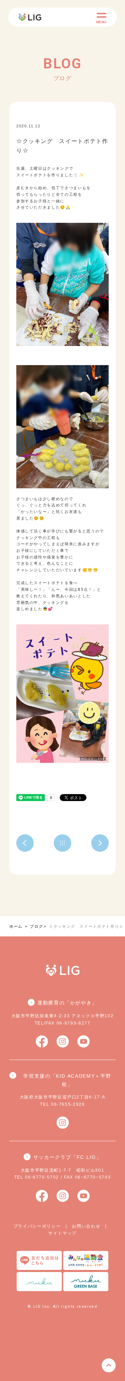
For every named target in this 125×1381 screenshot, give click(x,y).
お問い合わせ (86, 1226)
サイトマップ (62, 1233)
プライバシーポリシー (37, 1226)
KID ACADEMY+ (64, 126)
